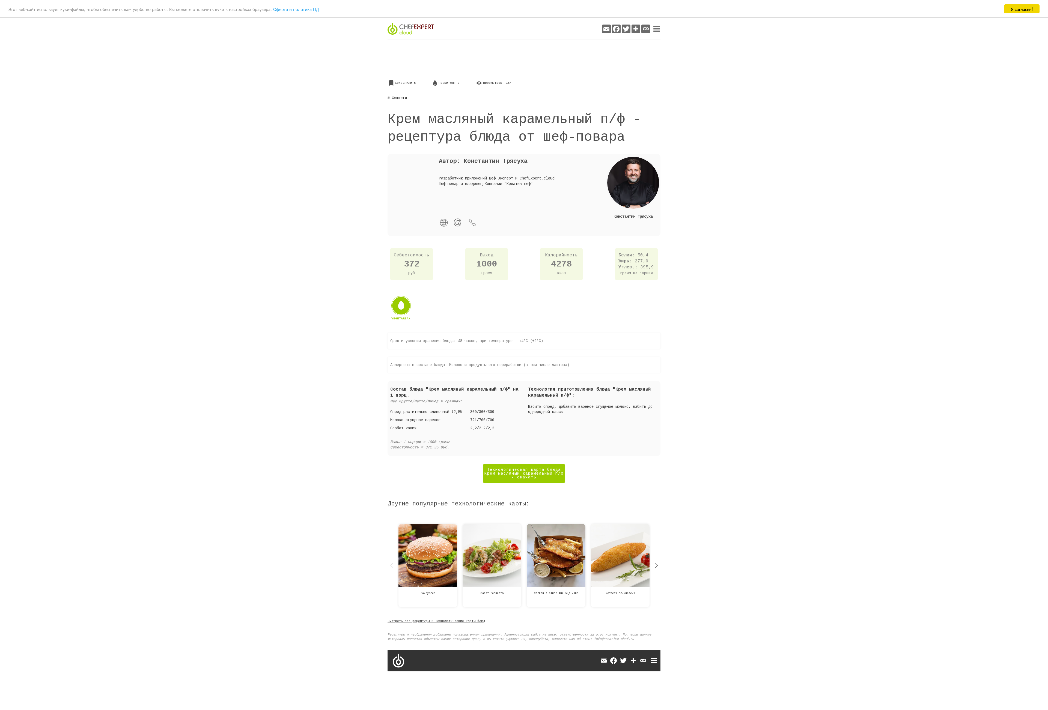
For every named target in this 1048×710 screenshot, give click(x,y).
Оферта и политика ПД (296, 9)
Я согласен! (1022, 8)
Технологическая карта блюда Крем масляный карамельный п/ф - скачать (524, 474)
